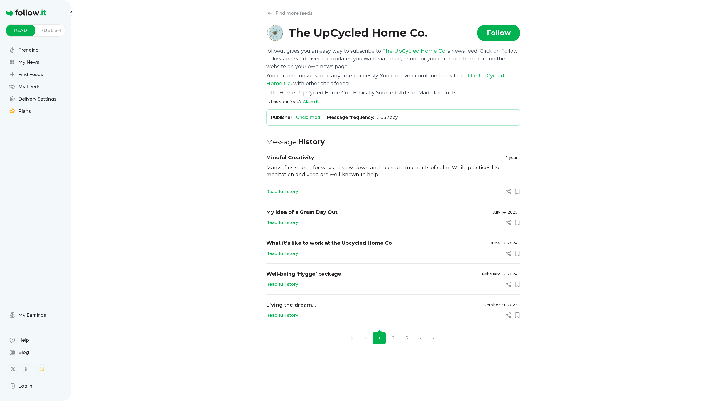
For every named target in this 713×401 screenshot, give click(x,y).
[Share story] (508, 192)
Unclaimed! (308, 117)
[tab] (20, 30)
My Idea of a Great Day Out (302, 212)
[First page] (352, 338)
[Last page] (434, 338)
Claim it (311, 101)
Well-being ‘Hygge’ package (303, 274)
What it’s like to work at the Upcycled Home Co (329, 243)
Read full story (282, 191)
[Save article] (517, 192)
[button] (21, 386)
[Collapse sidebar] (71, 12)
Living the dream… (291, 305)
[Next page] (420, 338)
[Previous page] (366, 338)
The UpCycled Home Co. (414, 51)
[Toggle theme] (42, 369)
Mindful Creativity (290, 158)
